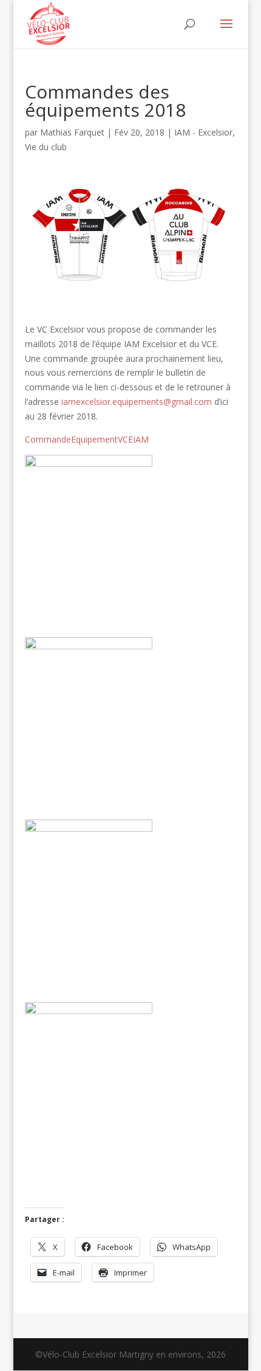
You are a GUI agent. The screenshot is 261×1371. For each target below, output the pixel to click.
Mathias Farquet (72, 132)
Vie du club (46, 147)
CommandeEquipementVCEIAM (87, 439)
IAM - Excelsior (203, 132)
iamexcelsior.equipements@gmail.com (136, 401)
